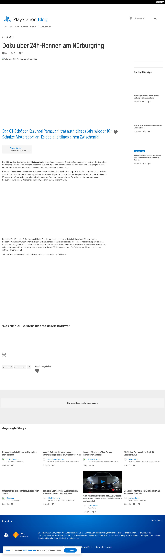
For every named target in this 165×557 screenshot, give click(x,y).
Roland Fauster (15, 148)
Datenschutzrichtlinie (83, 547)
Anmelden (139, 18)
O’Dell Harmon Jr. (53, 498)
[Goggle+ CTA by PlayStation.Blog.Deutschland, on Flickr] (54, 338)
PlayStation (30, 19)
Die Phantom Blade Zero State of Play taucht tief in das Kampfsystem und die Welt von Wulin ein (147, 157)
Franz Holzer (93, 505)
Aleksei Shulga (134, 498)
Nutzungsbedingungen (62, 547)
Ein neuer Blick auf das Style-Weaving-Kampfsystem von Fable (98, 453)
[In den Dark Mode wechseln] (130, 18)
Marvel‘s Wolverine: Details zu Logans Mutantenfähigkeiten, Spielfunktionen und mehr (62, 453)
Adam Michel (133, 459)
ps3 (29, 367)
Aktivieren (70, 550)
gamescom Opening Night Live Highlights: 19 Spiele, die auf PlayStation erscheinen (60, 492)
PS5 (5, 26)
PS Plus (33, 26)
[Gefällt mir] (149, 102)
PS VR (16, 26)
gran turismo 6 (7, 367)
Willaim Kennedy (94, 459)
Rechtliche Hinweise (104, 547)
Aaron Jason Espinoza (55, 459)
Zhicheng (10, 498)
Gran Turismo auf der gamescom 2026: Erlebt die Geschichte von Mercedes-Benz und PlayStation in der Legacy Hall (102, 498)
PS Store (24, 26)
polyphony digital (19, 367)
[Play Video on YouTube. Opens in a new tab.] (116, 489)
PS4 (10, 26)
